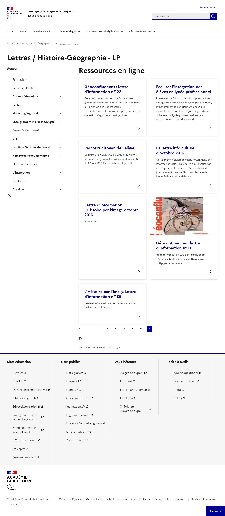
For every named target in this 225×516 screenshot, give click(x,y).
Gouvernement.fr (77, 398)
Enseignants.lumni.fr (133, 390)
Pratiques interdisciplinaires (102, 31)
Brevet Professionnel (25, 130)
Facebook (126, 398)
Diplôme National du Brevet (31, 147)
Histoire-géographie (25, 113)
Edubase (126, 381)
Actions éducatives (25, 96)
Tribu (177, 390)
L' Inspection (21, 172)
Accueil (22, 31)
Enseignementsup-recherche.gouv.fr (24, 417)
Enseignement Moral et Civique (33, 122)
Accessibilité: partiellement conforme (111, 499)
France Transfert (184, 381)
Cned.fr (17, 381)
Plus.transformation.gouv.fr (83, 423)
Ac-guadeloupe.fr (131, 373)
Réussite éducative (140, 31)
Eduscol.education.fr (26, 406)
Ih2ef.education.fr (24, 440)
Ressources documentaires (30, 155)
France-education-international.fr (24, 430)
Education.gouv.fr (24, 398)
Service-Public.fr (77, 432)
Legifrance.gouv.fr (78, 415)
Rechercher (213, 16)
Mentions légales (70, 499)
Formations (20, 79)
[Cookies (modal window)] (215, 511)
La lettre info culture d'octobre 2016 (175, 150)
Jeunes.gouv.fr (75, 406)
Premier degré (41, 31)
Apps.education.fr (186, 373)
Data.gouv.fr (74, 373)
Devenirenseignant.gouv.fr (29, 390)
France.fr (72, 390)
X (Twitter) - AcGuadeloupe (130, 408)
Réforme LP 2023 (23, 88)
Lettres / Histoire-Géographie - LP (37, 43)
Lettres (17, 105)
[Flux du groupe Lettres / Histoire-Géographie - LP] (41, 196)
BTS (15, 139)
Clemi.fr (17, 373)
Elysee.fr (71, 381)
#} (80, 329)
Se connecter (208, 7)
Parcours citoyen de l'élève (109, 148)
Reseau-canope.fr (24, 457)
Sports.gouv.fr (75, 440)
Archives (18, 189)
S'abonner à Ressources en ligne (100, 347)
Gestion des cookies (204, 499)
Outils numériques (24, 164)
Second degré (68, 31)
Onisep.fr (18, 449)
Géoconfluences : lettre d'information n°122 (106, 89)
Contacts (18, 181)
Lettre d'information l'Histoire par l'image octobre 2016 (111, 210)
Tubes (178, 398)
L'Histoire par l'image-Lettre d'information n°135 (110, 294)
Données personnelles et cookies (164, 499)
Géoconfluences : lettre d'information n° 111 (178, 245)
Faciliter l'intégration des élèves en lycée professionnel (183, 89)
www (10, 31)
